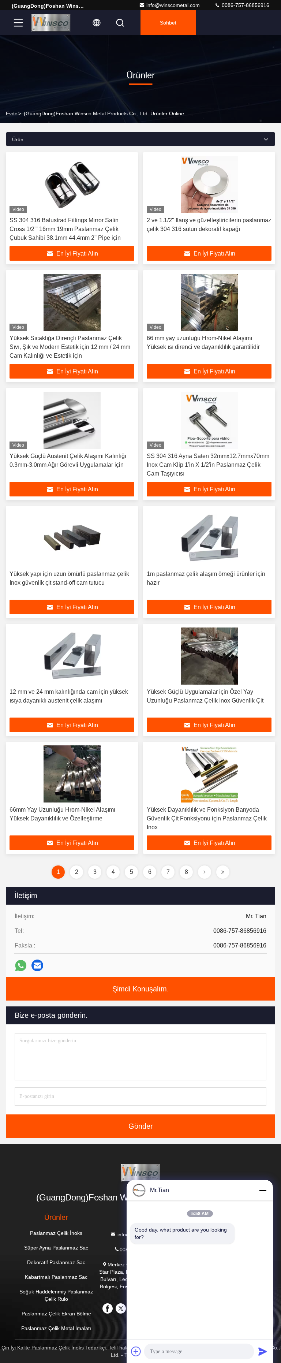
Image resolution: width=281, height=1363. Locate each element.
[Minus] (262, 1190)
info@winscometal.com (173, 5)
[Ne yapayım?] (20, 965)
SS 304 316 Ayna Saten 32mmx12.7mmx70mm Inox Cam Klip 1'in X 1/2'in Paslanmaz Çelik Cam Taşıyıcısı (208, 465)
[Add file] (136, 1351)
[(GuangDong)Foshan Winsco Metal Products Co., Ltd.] (51, 22)
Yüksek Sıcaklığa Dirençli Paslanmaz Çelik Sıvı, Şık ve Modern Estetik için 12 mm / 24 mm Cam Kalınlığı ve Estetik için (70, 347)
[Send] (263, 1351)
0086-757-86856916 (244, 5)
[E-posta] (37, 965)
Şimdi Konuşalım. (140, 989)
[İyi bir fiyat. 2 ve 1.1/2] (209, 184)
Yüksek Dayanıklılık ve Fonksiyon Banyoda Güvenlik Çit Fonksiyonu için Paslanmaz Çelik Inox (207, 818)
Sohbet (168, 23)
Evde (12, 113)
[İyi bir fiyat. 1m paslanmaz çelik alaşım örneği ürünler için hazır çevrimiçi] (209, 538)
